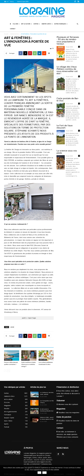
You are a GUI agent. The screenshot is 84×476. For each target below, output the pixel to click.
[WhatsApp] (35, 53)
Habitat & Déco (46, 24)
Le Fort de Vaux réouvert (65, 126)
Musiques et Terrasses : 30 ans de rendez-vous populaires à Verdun (68, 40)
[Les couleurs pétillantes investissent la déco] (46, 355)
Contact (12, 29)
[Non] (81, 471)
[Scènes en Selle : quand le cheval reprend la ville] (34, 419)
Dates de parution (64, 417)
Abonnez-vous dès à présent (68, 404)
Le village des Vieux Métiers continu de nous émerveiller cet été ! (67, 70)
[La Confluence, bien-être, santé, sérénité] (34, 394)
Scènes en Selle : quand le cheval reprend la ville (46, 418)
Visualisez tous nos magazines (68, 413)
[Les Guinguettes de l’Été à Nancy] (34, 403)
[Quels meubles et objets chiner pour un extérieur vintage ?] (28, 355)
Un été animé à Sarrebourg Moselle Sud (46, 410)
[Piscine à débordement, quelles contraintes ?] (11, 355)
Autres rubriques (60, 24)
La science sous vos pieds (67, 152)
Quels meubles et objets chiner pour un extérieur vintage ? (28, 364)
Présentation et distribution (68, 387)
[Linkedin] (39, 53)
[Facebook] (75, 1)
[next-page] (8, 370)
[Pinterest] (30, 53)
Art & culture (25, 24)
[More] (49, 53)
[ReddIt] (44, 53)
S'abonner (61, 400)
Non (44, 472)
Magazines (61, 409)
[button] (77, 24)
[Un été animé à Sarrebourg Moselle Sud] (34, 411)
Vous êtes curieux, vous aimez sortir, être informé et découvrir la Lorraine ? (68, 393)
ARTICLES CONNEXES (12, 346)
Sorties (35, 24)
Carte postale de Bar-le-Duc (68, 99)
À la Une (15, 24)
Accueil (6, 34)
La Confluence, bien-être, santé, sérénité (47, 393)
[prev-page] (5, 370)
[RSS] (78, 1)
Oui (39, 472)
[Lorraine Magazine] (42, 12)
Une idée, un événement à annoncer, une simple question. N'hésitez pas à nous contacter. (67, 434)
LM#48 (12, 327)
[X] (25, 53)
